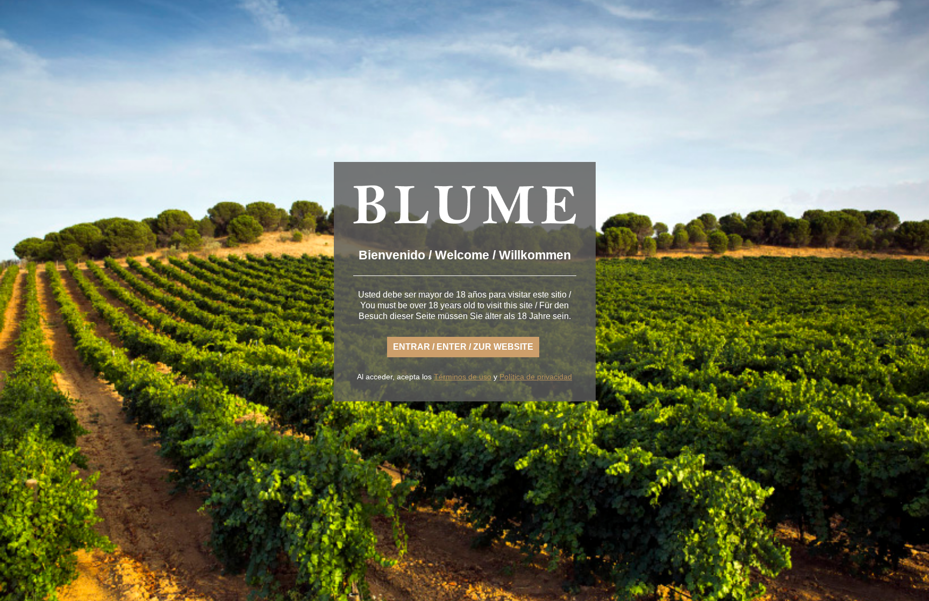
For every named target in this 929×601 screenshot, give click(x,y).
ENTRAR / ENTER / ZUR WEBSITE (463, 346)
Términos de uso (462, 376)
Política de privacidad (535, 376)
